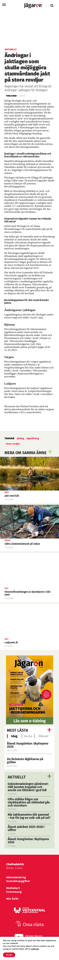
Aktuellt (17, 777)
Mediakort (13, 888)
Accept (9, 955)
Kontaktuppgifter (18, 881)
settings (35, 949)
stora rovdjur (13, 443)
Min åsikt (12, 898)
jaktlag (20, 438)
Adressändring (16, 877)
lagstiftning (33, 438)
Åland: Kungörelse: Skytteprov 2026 (27, 745)
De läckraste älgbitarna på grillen (25, 760)
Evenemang (14, 891)
